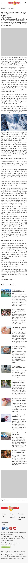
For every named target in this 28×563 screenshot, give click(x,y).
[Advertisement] (14, 43)
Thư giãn (12, 514)
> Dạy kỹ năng (10, 8)
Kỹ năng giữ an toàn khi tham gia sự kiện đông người (19, 311)
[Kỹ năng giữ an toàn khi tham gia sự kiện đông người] (6, 312)
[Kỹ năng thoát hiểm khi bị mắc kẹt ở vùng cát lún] (6, 369)
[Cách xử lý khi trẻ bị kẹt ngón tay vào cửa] (6, 350)
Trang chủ (3, 8)
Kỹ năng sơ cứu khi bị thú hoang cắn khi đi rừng (19, 451)
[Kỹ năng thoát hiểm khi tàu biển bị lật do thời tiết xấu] (6, 293)
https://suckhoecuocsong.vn (8, 544)
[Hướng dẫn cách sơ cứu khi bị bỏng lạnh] (6, 418)
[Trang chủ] (14, 3)
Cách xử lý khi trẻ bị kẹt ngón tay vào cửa (18, 347)
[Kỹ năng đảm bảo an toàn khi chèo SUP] (6, 436)
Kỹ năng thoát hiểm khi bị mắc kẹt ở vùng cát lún (19, 366)
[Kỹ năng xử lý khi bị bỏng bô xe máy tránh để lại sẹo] (6, 402)
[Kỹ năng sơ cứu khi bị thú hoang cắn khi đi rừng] (6, 454)
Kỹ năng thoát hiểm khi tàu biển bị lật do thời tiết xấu (19, 291)
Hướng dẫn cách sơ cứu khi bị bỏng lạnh (19, 415)
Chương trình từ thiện (4, 523)
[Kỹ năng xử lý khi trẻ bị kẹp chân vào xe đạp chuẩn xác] (6, 384)
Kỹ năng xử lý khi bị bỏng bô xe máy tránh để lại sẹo (19, 400)
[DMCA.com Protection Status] (5, 547)
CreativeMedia (9, 534)
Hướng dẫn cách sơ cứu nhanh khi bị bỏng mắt (19, 328)
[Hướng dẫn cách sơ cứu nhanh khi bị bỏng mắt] (6, 330)
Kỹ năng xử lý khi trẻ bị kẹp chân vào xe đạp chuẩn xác (18, 382)
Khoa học (21, 514)
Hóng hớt (12, 517)
